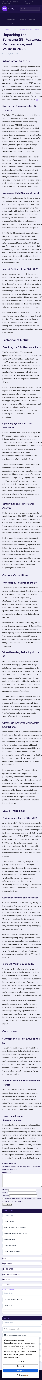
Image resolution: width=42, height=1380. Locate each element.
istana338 (6, 1285)
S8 (37, 99)
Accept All (20, 1371)
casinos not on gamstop (11, 1274)
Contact (27, 3)
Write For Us (29, 1)
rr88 (4, 1258)
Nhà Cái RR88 (7, 1269)
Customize (20, 1361)
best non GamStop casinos (13, 1299)
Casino (32, 19)
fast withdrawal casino (12, 1329)
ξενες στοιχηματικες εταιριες (15, 1227)
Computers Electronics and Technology (22, 30)
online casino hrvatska (12, 1251)
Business (25, 15)
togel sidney (7, 1264)
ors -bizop (6, 1279)
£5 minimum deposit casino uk (15, 1335)
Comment (6, 1172)
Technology (11, 19)
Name (5, 1190)
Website (5, 1195)
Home (8, 15)
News (16, 15)
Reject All (20, 1366)
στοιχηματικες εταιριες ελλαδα (15, 1233)
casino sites (8, 1306)
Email (5, 1192)
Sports (23, 19)
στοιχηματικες (9, 1239)
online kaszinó (9, 1221)
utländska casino (10, 1245)
